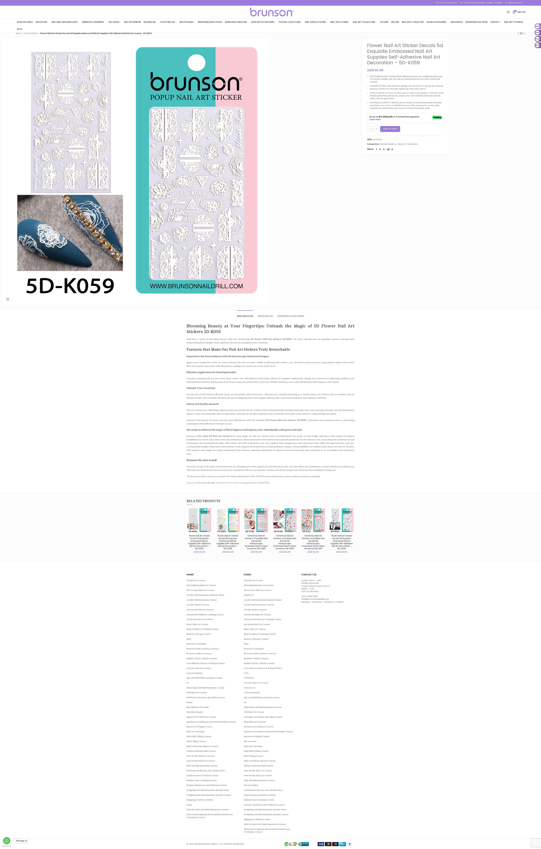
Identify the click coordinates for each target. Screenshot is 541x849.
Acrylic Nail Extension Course (202, 600)
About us (248, 595)
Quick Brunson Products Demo (202, 775)
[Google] (384, 149)
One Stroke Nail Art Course (200, 756)
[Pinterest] (392, 149)
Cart (246, 673)
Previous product (518, 33)
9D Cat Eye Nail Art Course (200, 590)
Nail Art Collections (408, 144)
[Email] (388, 149)
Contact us (192, 482)
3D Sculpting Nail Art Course (201, 585)
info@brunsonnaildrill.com (315, 599)
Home (18, 33)
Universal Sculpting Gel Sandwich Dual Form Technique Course (210, 816)
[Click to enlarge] (7, 299)
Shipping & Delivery (291, 316)
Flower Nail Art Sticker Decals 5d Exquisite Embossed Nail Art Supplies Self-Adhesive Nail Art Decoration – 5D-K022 (342, 542)
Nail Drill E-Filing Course (199, 736)
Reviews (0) (265, 316)
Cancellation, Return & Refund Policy (206, 663)
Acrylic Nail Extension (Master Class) (205, 595)
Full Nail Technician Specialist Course (206, 697)
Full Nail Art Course (197, 692)
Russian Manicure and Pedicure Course (207, 785)
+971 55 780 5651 (310, 591)
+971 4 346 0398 (309, 596)
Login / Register (515, 3)
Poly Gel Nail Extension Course (202, 765)
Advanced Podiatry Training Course (205, 614)
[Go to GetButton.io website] (6, 846)
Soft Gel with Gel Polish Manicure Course (208, 809)
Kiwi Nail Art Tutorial (198, 707)
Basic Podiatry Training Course (203, 629)
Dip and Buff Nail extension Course (204, 678)
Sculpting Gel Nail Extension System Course (209, 795)
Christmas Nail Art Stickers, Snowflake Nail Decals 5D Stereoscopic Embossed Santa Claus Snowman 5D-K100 (284, 542)
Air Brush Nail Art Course (200, 619)
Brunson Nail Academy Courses (203, 648)
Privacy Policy (251, 785)
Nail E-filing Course (196, 741)
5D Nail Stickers (30, 33)
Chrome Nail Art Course (199, 668)
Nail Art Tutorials (196, 731)
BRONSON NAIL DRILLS (228, 482)
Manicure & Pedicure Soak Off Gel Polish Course (211, 722)
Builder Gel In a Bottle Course (202, 658)
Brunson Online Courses (199, 653)
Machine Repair (195, 712)
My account (250, 741)
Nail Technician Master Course (202, 746)
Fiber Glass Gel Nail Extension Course (205, 687)
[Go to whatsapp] (6, 840)
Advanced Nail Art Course (200, 609)
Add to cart (390, 129)
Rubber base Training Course (202, 780)
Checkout (249, 678)
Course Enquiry (195, 673)
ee (188, 683)
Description (245, 316)
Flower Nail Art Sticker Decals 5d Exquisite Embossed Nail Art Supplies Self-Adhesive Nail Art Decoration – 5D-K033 (228, 542)
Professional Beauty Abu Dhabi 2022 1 (206, 770)
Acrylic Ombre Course (198, 604)
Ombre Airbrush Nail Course (201, 751)
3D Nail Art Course (196, 580)
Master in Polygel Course (199, 726)
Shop (189, 804)
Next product (524, 33)
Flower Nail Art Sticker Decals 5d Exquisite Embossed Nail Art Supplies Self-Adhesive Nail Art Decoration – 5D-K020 (199, 542)
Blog (189, 639)
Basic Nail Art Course (197, 624)
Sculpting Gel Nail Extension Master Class (208, 790)
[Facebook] (376, 149)
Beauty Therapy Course (199, 634)
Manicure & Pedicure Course (201, 717)
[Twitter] (380, 149)
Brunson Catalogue (196, 643)
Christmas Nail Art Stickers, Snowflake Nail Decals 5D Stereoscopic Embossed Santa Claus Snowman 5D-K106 (256, 542)
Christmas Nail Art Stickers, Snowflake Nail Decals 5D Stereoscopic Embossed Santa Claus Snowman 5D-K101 (313, 542)
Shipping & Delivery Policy (200, 800)
